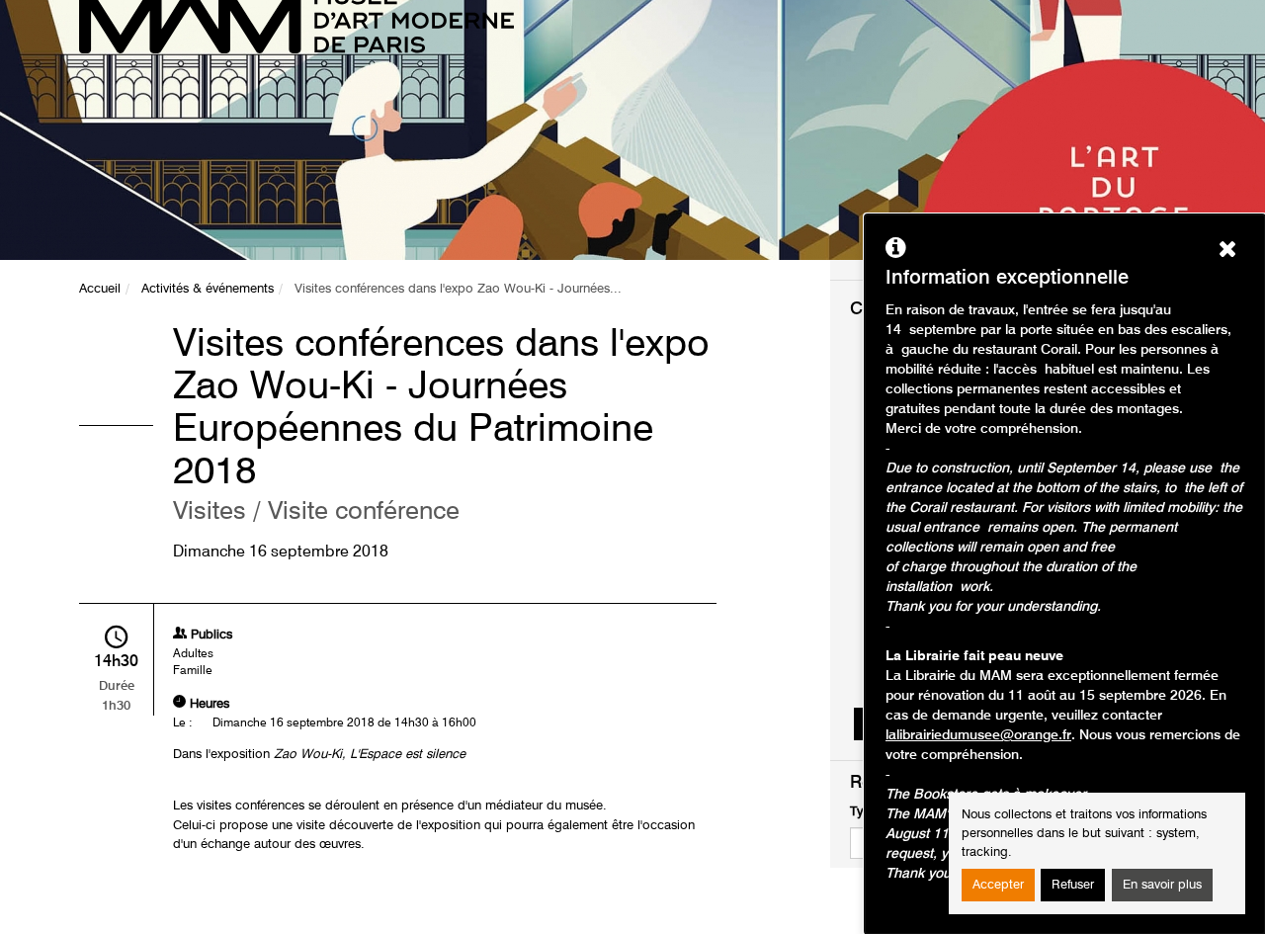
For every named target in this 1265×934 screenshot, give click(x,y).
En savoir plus (1162, 885)
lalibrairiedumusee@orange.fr (978, 735)
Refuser (1073, 885)
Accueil (100, 289)
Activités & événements (207, 289)
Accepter (998, 885)
